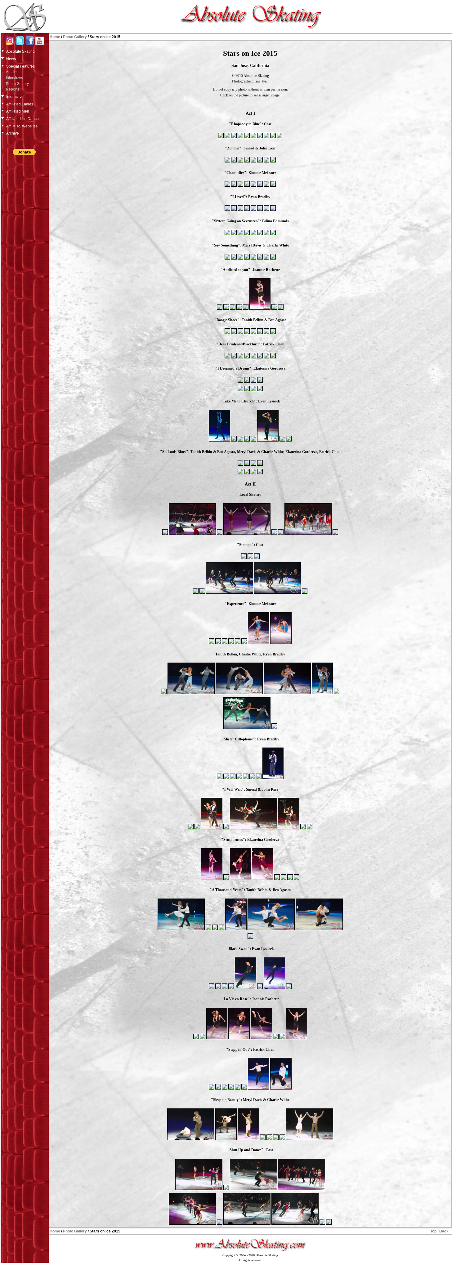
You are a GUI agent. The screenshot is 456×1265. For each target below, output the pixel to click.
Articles (12, 72)
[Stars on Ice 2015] (221, 137)
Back (444, 1231)
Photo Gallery (17, 84)
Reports (12, 89)
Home (55, 37)
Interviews (14, 78)
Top (433, 1231)
